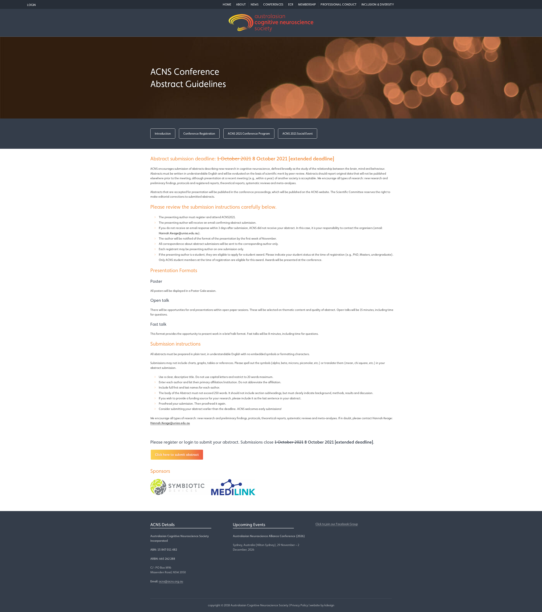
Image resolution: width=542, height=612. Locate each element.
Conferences (273, 4)
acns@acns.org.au (171, 581)
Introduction (163, 133)
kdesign (329, 605)
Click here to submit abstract (177, 455)
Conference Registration (199, 133)
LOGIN (31, 5)
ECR (290, 4)
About (241, 4)
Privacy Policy (299, 605)
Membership (307, 4)
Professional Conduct (339, 4)
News (255, 4)
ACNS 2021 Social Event (297, 133)
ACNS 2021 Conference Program (249, 133)
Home (227, 4)
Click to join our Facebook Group (336, 524)
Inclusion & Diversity (377, 4)
